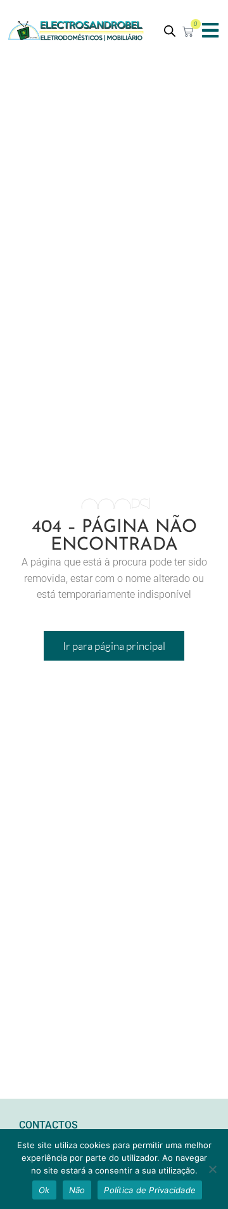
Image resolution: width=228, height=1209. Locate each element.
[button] (211, 30)
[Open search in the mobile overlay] (169, 30)
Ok (44, 1190)
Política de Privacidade (150, 1190)
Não (77, 1190)
